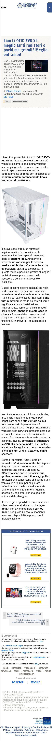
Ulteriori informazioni (13, 705)
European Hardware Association (39, 721)
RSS (28, 732)
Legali (16, 727)
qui (36, 664)
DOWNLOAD (6, 671)
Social (35, 732)
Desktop (18, 682)
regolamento (39, 657)
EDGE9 (16, 671)
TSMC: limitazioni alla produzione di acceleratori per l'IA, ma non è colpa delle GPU (28, 622)
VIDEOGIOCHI (29, 668)
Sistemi (8, 97)
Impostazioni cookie (26, 735)
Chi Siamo (6, 727)
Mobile (35, 682)
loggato (26, 652)
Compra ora (35, 555)
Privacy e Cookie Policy (35, 727)
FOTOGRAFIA (28, 671)
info (41, 641)
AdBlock (29, 730)
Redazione (42, 730)
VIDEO (38, 671)
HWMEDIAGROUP (26, 674)
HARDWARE (16, 668)
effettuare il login (14, 645)
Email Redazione (14, 732)
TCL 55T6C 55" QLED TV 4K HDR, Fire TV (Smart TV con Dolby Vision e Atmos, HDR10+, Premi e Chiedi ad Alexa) (35, 592)
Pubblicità (17, 730)
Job (43, 732)
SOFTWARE (43, 668)
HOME (5, 668)
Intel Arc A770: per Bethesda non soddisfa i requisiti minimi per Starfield (24, 615)
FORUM (48, 671)
